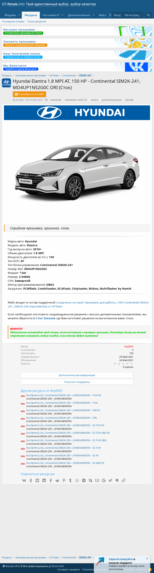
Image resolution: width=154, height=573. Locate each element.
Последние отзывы (13, 21)
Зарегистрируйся (121, 559)
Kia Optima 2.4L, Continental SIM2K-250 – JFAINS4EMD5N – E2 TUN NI (65, 425)
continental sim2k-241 (76, 99)
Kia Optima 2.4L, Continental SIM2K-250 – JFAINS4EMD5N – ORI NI (63, 410)
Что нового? (51, 15)
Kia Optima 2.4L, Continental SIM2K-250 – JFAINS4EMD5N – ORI (61, 417)
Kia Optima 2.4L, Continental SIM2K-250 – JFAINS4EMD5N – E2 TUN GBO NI (68, 432)
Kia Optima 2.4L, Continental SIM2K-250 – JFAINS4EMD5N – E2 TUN (63, 447)
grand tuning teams (112, 99)
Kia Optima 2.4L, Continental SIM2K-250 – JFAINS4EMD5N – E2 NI (62, 455)
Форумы (10, 15)
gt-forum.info (56, 566)
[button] (19, 15)
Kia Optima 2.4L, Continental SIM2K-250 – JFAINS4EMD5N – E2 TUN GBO (66, 440)
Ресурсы (31, 15)
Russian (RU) (12, 566)
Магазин (105, 15)
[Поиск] (148, 15)
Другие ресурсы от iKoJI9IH (41, 390)
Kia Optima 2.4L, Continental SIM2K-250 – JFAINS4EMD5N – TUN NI (63, 395)
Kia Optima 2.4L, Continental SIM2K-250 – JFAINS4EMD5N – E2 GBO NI (65, 463)
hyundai (129, 99)
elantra (94, 99)
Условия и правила (68, 569)
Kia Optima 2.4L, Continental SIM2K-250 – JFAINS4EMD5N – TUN (62, 402)
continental (55, 99)
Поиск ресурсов (36, 21)
